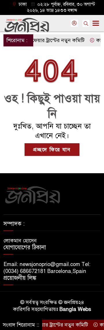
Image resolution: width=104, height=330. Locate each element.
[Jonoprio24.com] (32, 195)
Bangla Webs (75, 309)
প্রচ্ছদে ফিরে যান (52, 149)
